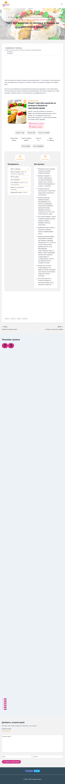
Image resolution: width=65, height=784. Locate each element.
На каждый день (34, 19)
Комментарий (7, 736)
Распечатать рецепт (37, 123)
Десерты (27, 19)
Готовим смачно (30, 30)
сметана (25, 318)
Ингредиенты (10, 51)
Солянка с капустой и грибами (54, 328)
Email (36, 756)
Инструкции (10, 53)
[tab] (5, 699)
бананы (7, 318)
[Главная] (8, 17)
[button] (28, 169)
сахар (19, 318)
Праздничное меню (45, 19)
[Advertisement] (32, 68)
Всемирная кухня (19, 19)
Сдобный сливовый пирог (9, 328)
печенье (13, 318)
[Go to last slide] (5, 345)
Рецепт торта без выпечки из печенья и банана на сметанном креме (23, 50)
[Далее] (11, 345)
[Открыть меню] (61, 4)
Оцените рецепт (6, 728)
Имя (4, 756)
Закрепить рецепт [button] (37, 127)
